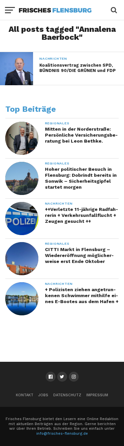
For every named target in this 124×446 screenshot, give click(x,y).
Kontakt (24, 395)
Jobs (43, 395)
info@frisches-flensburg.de (62, 433)
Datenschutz (67, 395)
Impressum (97, 395)
